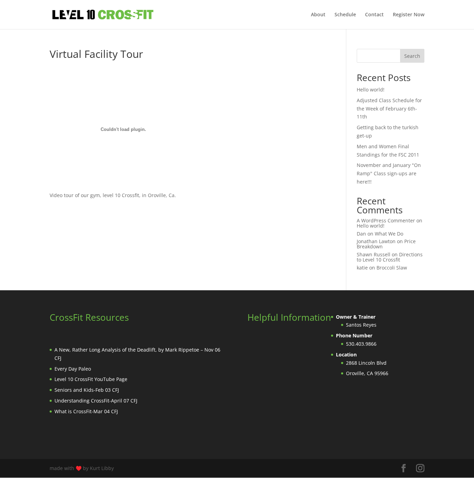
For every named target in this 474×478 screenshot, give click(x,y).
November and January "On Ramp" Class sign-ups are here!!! (389, 173)
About (318, 15)
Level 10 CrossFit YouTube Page (90, 379)
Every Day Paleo (72, 368)
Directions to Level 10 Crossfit (390, 257)
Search (412, 56)
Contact (374, 15)
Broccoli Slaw (391, 267)
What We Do (389, 233)
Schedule (345, 15)
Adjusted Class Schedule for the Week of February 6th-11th (389, 108)
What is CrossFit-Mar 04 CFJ (86, 411)
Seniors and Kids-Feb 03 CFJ (86, 390)
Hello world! (370, 89)
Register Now (408, 15)
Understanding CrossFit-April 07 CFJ (95, 400)
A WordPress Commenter (386, 220)
